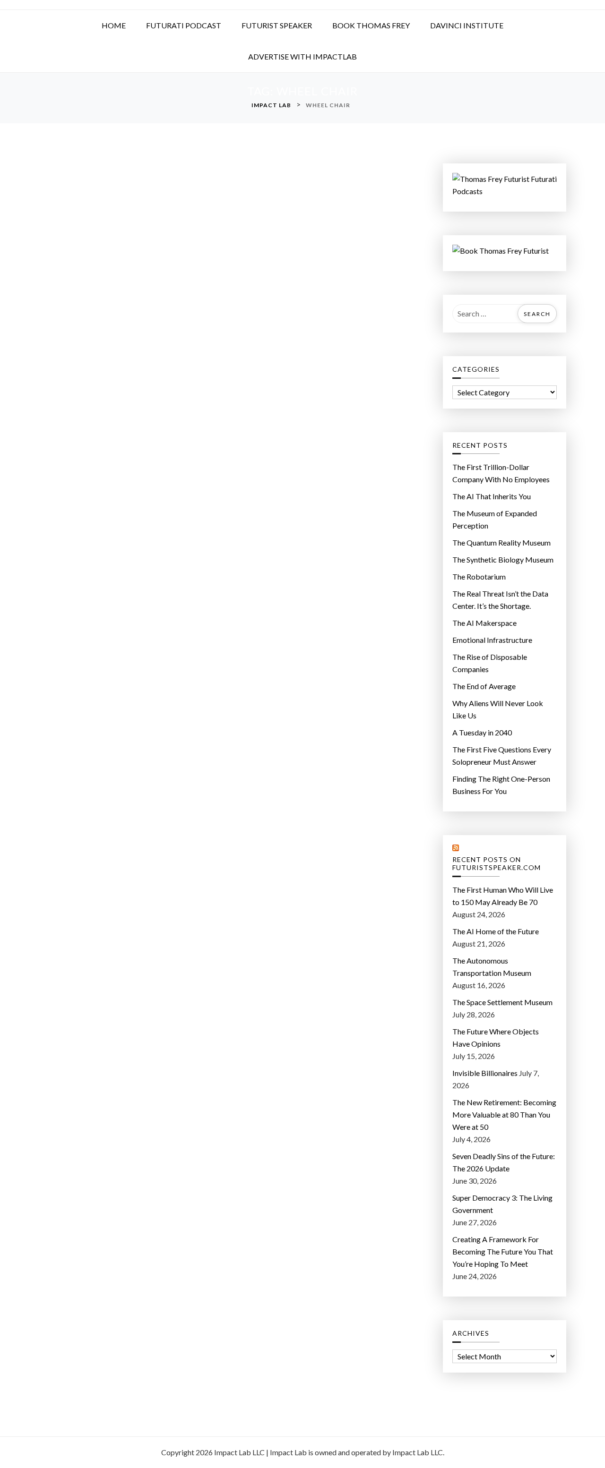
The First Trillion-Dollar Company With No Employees (501, 473)
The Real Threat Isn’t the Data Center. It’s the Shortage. (500, 599)
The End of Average (484, 686)
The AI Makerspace (484, 622)
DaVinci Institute (466, 25)
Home (114, 25)
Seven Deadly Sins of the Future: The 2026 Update (503, 1162)
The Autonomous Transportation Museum (491, 966)
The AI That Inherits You (491, 496)
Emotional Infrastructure (492, 639)
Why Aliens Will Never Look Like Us (497, 709)
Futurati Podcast (183, 25)
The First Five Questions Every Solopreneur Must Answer (501, 755)
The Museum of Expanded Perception (494, 519)
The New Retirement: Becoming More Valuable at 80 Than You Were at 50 (504, 1114)
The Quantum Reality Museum (501, 542)
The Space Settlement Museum (502, 1002)
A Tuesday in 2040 (482, 732)
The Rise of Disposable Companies (489, 663)
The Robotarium (479, 576)
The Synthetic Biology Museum (502, 559)
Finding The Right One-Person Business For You (501, 784)
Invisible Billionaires (485, 1072)
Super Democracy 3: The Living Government (502, 1203)
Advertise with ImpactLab (302, 56)
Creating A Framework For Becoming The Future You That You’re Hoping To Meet (502, 1251)
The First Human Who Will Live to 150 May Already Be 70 (502, 895)
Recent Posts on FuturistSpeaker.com (496, 863)
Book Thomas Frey (371, 25)
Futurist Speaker (277, 25)
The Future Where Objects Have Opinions (495, 1037)
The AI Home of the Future (495, 931)
